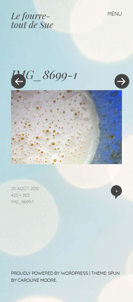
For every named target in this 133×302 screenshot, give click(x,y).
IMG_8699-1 (22, 201)
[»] (118, 59)
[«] (38, 59)
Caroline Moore (37, 280)
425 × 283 (20, 195)
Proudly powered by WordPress (49, 273)
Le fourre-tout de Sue (32, 20)
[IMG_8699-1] (66, 161)
